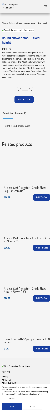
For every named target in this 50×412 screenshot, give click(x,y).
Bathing (12, 23)
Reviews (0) (20, 113)
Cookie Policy (19, 394)
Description (8, 113)
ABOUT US (6, 380)
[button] (41, 197)
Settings (32, 406)
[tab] (8, 115)
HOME (5, 377)
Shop (4, 23)
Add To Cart (24, 99)
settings (12, 398)
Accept (12, 406)
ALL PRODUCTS (9, 383)
